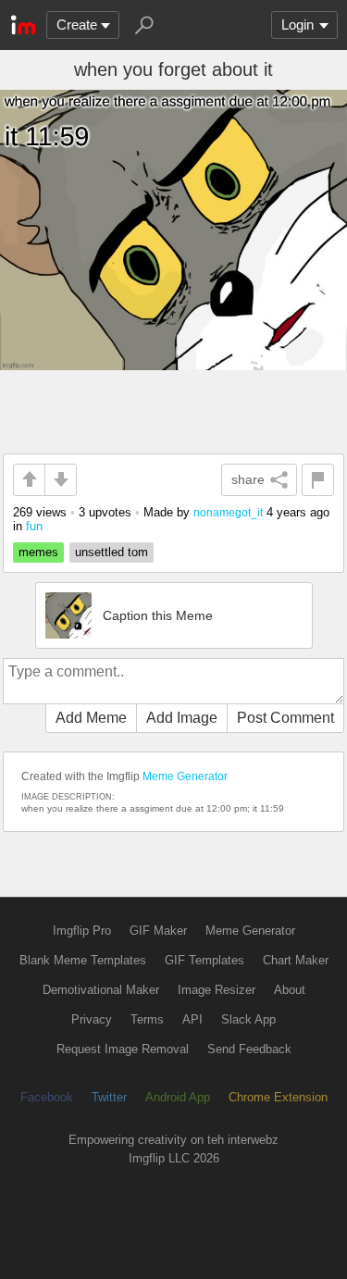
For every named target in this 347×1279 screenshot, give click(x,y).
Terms (147, 1019)
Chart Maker (295, 960)
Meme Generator (185, 776)
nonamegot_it (228, 512)
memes (38, 552)
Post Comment (285, 718)
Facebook (46, 1097)
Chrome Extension (278, 1097)
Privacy (91, 1019)
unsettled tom (111, 552)
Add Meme (91, 718)
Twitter (109, 1097)
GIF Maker (158, 931)
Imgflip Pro (82, 931)
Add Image (181, 718)
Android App (177, 1097)
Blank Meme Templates (82, 960)
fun (34, 526)
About (289, 990)
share (248, 479)
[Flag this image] (318, 480)
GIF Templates (204, 960)
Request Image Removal (122, 1049)
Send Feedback (249, 1049)
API (192, 1019)
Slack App (248, 1019)
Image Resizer (216, 990)
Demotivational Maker (101, 990)
